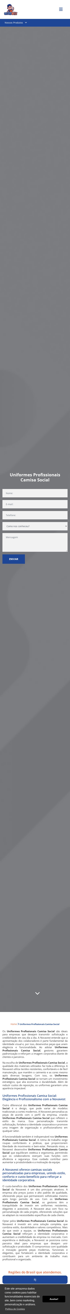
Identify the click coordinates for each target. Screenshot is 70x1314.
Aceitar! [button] (54, 1299)
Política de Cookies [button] (15, 1309)
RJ (35, 1279)
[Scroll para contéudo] (37, 994)
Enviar (13, 559)
